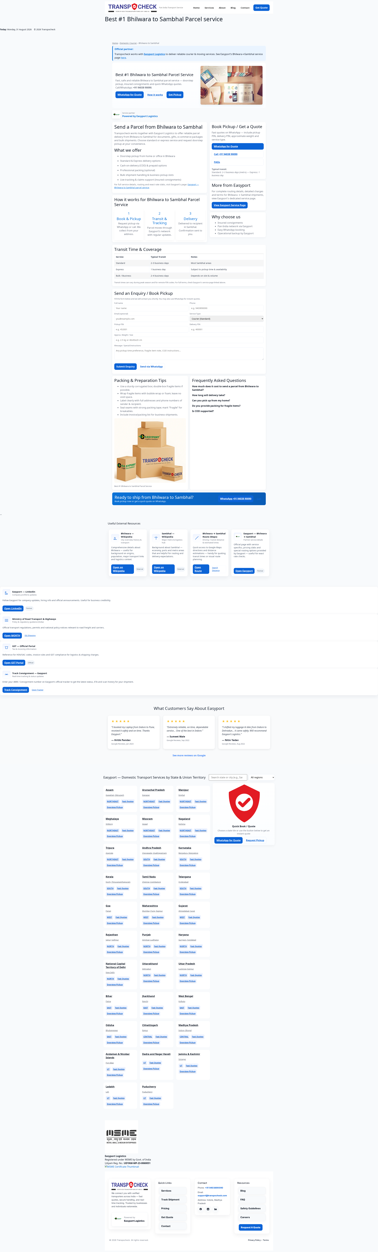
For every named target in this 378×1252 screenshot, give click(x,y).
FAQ (242, 1199)
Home (196, 7)
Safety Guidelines (250, 1208)
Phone (192, 303)
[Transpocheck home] (129, 1186)
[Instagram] (208, 1209)
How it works (155, 94)
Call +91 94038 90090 (225, 154)
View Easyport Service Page (230, 205)
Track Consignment (15, 689)
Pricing (165, 1208)
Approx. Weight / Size (123, 335)
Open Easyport (244, 570)
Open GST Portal (13, 662)
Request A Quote (250, 1227)
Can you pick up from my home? (211, 400)
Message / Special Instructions (127, 346)
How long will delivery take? (208, 395)
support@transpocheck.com (212, 1195)
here (123, 57)
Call (259, 498)
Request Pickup (255, 840)
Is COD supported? (203, 411)
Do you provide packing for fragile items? (216, 405)
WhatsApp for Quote (130, 94)
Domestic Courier (128, 43)
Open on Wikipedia (119, 569)
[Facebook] (201, 1209)
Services (209, 7)
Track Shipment (170, 1199)
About (222, 7)
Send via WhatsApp (151, 366)
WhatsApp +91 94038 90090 (235, 498)
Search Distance (216, 569)
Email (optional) (121, 314)
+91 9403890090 (214, 1187)
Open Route (198, 569)
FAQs (217, 162)
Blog (233, 7)
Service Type (195, 314)
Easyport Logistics (154, 54)
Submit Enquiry (125, 366)
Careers (245, 1217)
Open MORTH (12, 635)
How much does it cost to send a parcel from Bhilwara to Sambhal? (225, 388)
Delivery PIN (195, 324)
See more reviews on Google (189, 755)
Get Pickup (175, 94)
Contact (245, 7)
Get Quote (261, 7)
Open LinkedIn (13, 608)
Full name (118, 303)
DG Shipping (30, 635)
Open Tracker (37, 689)
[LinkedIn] (215, 1209)
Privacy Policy (254, 1240)
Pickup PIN (119, 324)
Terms (266, 1240)
